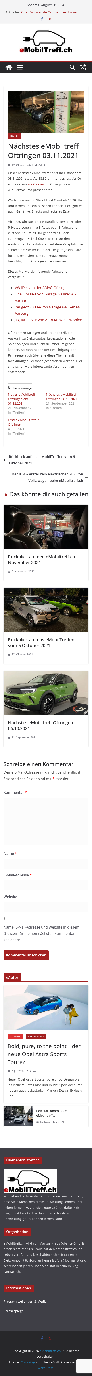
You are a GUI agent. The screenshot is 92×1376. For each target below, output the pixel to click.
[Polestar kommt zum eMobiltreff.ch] (18, 1116)
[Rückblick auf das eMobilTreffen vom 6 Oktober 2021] (46, 590)
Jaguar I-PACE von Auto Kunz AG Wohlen (48, 319)
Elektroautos (35, 1036)
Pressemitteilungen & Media (25, 1301)
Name (10, 853)
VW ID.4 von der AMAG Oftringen (42, 287)
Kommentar (15, 792)
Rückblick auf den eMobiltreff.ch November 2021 (41, 560)
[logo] (30, 1171)
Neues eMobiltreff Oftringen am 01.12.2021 (21, 398)
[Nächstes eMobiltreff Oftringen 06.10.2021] (46, 673)
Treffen (14, 135)
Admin (42, 165)
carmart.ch (12, 1271)
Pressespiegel (14, 1311)
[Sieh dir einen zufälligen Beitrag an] (83, 67)
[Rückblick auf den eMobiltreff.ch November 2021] (46, 507)
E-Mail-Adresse (18, 875)
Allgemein (15, 1036)
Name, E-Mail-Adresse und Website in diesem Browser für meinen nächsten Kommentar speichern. (41, 934)
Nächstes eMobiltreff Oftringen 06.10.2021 (61, 396)
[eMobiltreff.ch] (9, 67)
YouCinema (36, 184)
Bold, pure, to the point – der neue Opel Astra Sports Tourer (44, 1054)
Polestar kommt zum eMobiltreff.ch (51, 1113)
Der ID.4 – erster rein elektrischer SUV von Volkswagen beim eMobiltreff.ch (47, 477)
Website (10, 896)
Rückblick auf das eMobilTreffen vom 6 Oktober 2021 (42, 460)
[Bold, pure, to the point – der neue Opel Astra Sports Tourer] (46, 1007)
